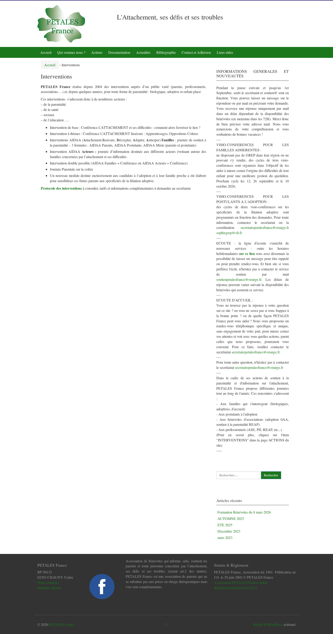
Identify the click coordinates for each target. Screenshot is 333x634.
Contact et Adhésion (196, 52)
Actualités (143, 52)
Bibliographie (166, 52)
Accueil (45, 52)
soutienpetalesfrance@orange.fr (238, 279)
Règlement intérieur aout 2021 (235, 587)
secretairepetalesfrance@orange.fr (265, 227)
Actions (96, 52)
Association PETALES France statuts (241, 582)
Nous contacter (48, 582)
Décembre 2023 (228, 531)
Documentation (119, 52)
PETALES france (62, 624)
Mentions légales (49, 587)
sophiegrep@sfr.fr (229, 232)
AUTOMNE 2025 (230, 518)
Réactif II (259, 624)
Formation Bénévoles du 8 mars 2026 (244, 512)
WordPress (275, 624)
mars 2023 (224, 537)
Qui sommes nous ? (71, 52)
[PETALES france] (61, 23)
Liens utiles (225, 52)
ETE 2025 (224, 524)
